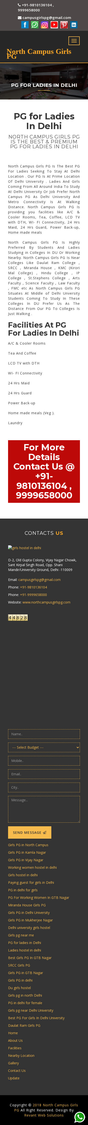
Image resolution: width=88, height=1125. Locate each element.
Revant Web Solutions (44, 1115)
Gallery (13, 1063)
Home (26, 101)
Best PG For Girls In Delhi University (36, 1018)
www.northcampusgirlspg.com (46, 602)
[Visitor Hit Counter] (44, 617)
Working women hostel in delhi (32, 867)
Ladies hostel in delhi (24, 950)
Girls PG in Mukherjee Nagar (30, 920)
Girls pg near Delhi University (30, 1010)
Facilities (15, 1048)
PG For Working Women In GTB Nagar (38, 897)
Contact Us (17, 1070)
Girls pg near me (21, 935)
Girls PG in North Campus (28, 845)
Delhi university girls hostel (29, 927)
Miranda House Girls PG (27, 905)
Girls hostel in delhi (23, 875)
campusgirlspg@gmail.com (46, 17)
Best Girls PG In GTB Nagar (30, 957)
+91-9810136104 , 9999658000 (36, 7)
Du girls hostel (19, 987)
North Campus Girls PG (39, 53)
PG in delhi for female (25, 1003)
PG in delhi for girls (23, 890)
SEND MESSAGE (28, 832)
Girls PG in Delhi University (29, 912)
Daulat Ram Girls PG (24, 1025)
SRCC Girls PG (19, 965)
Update (14, 1078)
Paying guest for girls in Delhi (31, 882)
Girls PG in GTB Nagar (25, 972)
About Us (15, 1040)
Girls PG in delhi (20, 980)
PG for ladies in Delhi (24, 942)
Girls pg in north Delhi (25, 995)
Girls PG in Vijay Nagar (25, 860)
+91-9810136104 (33, 587)
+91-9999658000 (33, 594)
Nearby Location (21, 1055)
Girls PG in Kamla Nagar (27, 852)
